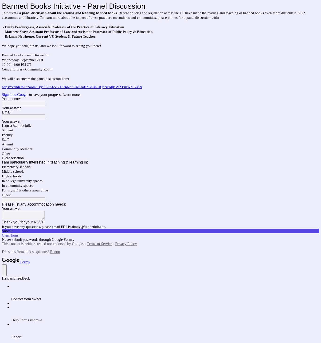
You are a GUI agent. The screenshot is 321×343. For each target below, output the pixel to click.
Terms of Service (99, 244)
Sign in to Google (15, 95)
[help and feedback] (4, 270)
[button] (160, 158)
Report (55, 252)
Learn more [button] (71, 95)
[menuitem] (165, 292)
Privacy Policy (126, 244)
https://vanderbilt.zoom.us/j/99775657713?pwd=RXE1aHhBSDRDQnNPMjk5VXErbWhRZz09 (72, 87)
